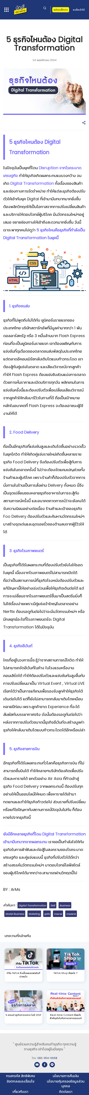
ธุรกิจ (47, 914)
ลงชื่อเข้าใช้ (79, 9)
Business (65, 905)
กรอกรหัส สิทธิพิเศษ (20, 1076)
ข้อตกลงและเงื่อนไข (20, 1081)
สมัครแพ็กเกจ (61, 9)
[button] (84, 123)
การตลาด (71, 914)
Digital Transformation (32, 905)
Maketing (34, 914)
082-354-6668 (47, 1058)
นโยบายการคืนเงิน (66, 1076)
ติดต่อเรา (65, 1091)
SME (52, 905)
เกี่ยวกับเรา (20, 1091)
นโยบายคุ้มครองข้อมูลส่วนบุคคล (65, 1083)
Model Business (14, 914)
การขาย (58, 914)
